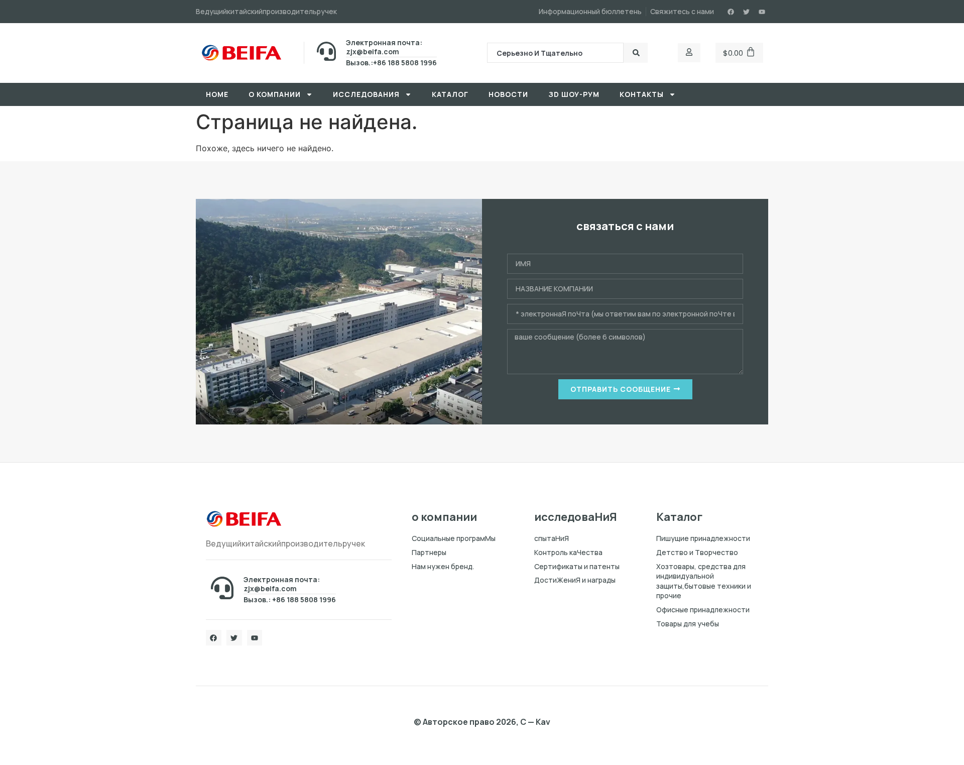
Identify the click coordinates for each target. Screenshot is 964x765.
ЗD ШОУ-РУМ (573, 94)
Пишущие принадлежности (703, 538)
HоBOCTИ (508, 94)
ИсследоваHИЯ (366, 94)
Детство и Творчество (697, 552)
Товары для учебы (687, 623)
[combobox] (555, 53)
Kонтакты (642, 94)
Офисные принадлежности (703, 609)
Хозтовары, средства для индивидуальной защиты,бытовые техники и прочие (703, 581)
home (217, 94)
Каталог (450, 94)
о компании (275, 94)
